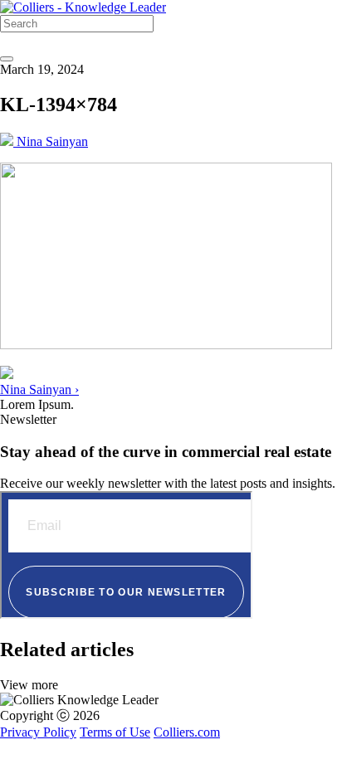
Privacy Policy (38, 732)
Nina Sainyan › (39, 389)
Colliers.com (187, 732)
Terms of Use (115, 732)
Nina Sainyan (50, 141)
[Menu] (6, 58)
